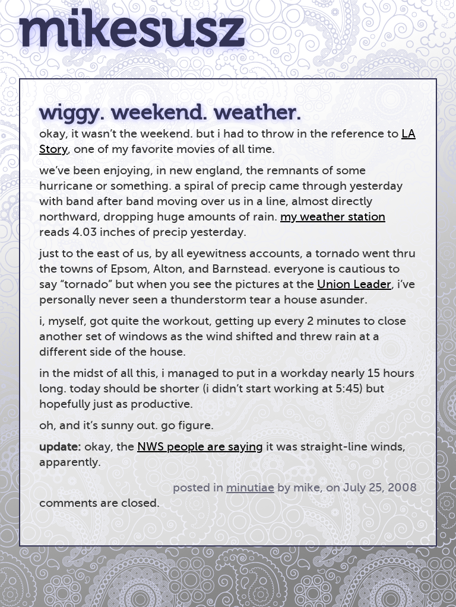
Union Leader (354, 284)
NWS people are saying (200, 446)
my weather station (332, 216)
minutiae (250, 487)
